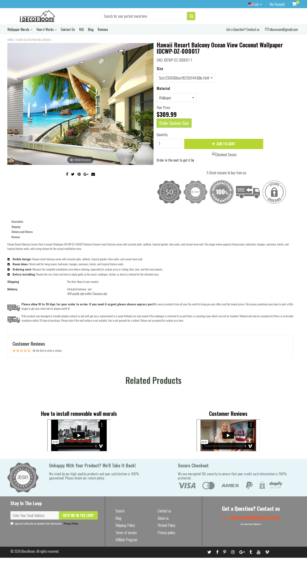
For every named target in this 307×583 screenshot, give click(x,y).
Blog (91, 29)
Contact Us (68, 29)
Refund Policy (166, 525)
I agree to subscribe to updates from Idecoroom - (45, 523)
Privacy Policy (71, 523)
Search (119, 510)
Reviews (103, 29)
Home (10, 40)
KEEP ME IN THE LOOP (78, 515)
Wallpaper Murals (18, 29)
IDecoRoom (28, 551)
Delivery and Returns (22, 231)
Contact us (164, 510)
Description (17, 221)
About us (163, 518)
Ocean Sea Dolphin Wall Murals (33, 40)
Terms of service (126, 532)
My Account (277, 4)
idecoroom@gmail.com (283, 29)
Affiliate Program (126, 539)
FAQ (81, 29)
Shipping (15, 226)
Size (160, 68)
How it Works (46, 29)
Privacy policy (166, 532)
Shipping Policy (125, 525)
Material (163, 88)
